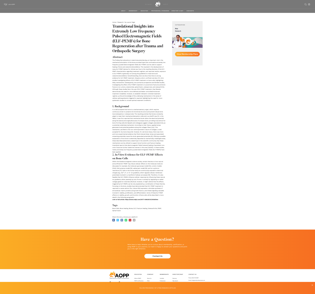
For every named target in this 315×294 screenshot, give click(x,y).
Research (120, 22)
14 (115, 168)
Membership (133, 10)
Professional (162, 281)
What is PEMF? (137, 278)
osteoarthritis (152, 208)
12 (149, 166)
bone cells (115, 208)
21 (135, 181)
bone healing (124, 208)
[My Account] (309, 4)
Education (144, 10)
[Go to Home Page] (157, 4)
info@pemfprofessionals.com (198, 280)
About (123, 10)
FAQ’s (148, 281)
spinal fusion (116, 210)
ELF (135, 208)
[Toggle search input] (305, 4)
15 (131, 168)
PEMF (159, 208)
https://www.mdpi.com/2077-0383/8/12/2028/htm (141, 199)
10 (151, 147)
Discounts (190, 10)
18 (149, 175)
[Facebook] (113, 220)
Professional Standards (160, 10)
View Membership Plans (187, 54)
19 (131, 181)
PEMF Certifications (138, 281)
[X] (117, 220)
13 (113, 168)
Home (114, 22)
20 (133, 181)
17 (120, 170)
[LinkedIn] (122, 220)
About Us (149, 278)
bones (131, 208)
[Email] (134, 220)
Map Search (175, 281)
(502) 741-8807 (195, 278)
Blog (176, 28)
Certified (162, 278)
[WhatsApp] (126, 220)
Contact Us (157, 256)
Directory (175, 278)
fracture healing (142, 208)
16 (146, 168)
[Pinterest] (130, 220)
